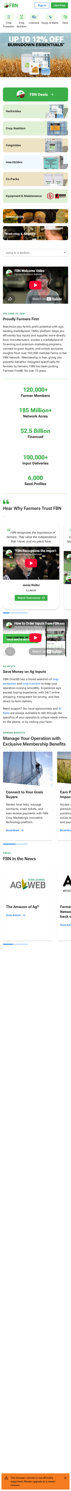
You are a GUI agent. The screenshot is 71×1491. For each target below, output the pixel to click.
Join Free (59, 5)
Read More (12, 830)
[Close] (65, 1478)
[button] (35, 252)
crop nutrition (31, 683)
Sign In (42, 5)
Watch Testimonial (29, 597)
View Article (13, 915)
